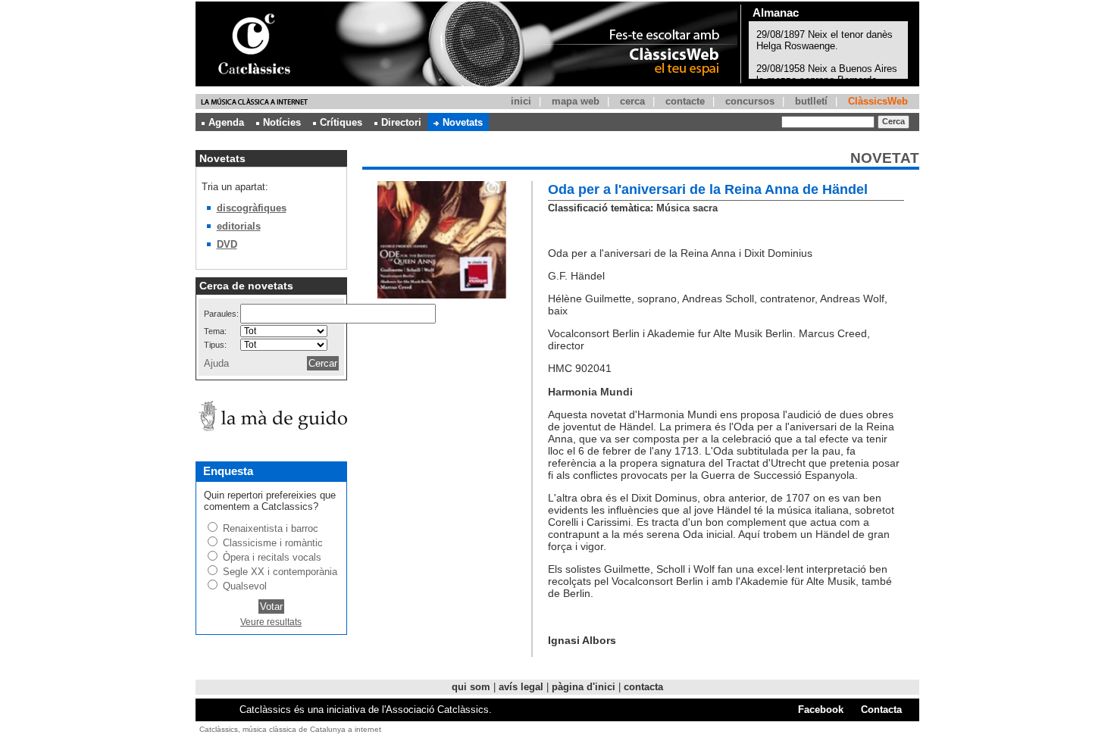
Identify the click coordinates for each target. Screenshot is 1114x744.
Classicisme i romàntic (273, 543)
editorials (239, 226)
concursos (749, 101)
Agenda (226, 122)
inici (521, 101)
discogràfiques (251, 208)
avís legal (521, 686)
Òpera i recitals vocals (272, 557)
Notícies (282, 122)
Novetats (463, 122)
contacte (685, 101)
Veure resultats (271, 622)
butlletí (811, 101)
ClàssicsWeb (878, 101)
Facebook (820, 709)
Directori (401, 122)
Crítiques (341, 122)
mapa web (575, 101)
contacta (643, 686)
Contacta (881, 709)
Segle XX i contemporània (280, 571)
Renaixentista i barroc (270, 528)
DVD (227, 244)
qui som (471, 686)
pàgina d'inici (583, 686)
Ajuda (216, 363)
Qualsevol (245, 586)
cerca (632, 101)
